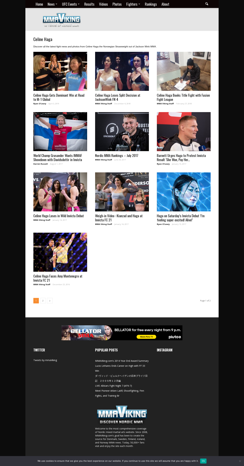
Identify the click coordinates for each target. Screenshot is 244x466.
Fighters (131, 4)
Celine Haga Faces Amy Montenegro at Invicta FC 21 (57, 278)
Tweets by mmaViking (45, 360)
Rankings (151, 4)
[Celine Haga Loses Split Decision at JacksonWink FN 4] (122, 71)
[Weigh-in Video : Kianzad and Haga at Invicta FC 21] (122, 191)
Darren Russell (40, 164)
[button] (207, 4)
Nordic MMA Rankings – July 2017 (116, 155)
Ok (203, 461)
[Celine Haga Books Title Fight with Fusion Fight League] (184, 71)
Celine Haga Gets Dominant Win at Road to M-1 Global (58, 97)
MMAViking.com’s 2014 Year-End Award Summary (122, 360)
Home (39, 4)
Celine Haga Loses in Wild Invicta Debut (58, 215)
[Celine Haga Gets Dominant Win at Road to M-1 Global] (60, 71)
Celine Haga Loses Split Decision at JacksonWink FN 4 (117, 97)
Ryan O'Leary (39, 103)
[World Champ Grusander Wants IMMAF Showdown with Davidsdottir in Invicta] (60, 131)
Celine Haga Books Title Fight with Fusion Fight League (183, 97)
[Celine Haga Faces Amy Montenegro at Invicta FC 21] (60, 252)
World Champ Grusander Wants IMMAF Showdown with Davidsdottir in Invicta (57, 157)
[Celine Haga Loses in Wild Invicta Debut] (60, 191)
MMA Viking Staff (103, 103)
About (165, 4)
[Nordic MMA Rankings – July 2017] (122, 131)
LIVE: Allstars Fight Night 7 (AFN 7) (113, 385)
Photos (117, 4)
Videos (103, 4)
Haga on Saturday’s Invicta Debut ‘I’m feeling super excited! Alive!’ (180, 217)
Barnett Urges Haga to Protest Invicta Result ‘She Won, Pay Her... (181, 157)
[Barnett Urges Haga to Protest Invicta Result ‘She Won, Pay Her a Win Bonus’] (184, 131)
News (51, 4)
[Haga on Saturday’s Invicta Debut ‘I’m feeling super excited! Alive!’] (184, 191)
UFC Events (69, 4)
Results (89, 4)
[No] (240, 461)
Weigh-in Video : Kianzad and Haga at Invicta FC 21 (119, 217)
